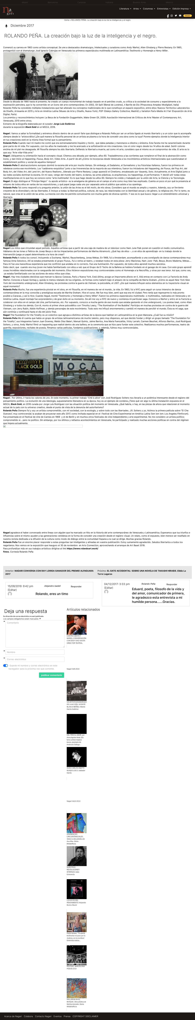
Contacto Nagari (43, 1016)
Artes (136, 8)
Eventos (58, 1016)
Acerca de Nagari (13, 1016)
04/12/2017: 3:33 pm (117, 584)
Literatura (124, 8)
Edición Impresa (181, 8)
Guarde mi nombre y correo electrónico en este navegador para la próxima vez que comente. (32, 667)
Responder (76, 586)
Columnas (148, 8)
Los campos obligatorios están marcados (21, 619)
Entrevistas (162, 8)
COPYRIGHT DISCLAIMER (85, 1016)
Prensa (67, 1016)
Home (66, 20)
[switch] (5, 665)
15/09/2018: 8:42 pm (20, 586)
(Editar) (12, 589)
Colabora (28, 1016)
